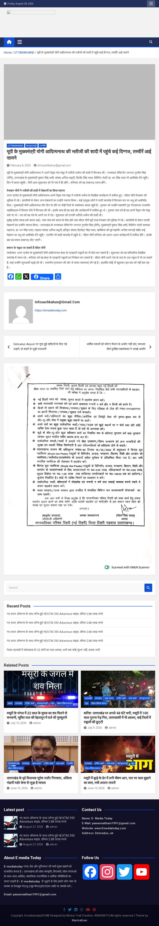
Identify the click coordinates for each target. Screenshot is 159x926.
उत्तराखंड (18, 703)
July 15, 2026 (18, 723)
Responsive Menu (151, 3)
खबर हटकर (109, 698)
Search (148, 588)
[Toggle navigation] (20, 41)
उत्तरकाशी (88, 698)
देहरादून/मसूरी (31, 145)
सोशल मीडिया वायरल (64, 703)
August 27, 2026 (33, 826)
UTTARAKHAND (15, 145)
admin (37, 723)
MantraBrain (79, 920)
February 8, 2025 (20, 165)
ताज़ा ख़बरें (133, 698)
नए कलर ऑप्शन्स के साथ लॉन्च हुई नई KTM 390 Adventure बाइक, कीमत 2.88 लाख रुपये (55, 614)
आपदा (10, 703)
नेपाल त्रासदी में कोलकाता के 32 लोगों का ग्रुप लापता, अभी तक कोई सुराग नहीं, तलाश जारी (53, 650)
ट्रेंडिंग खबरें (29, 703)
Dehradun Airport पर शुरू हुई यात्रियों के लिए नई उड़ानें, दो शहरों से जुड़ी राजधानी (40, 346)
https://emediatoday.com (51, 310)
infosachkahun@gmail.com (54, 165)
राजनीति (43, 145)
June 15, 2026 (19, 788)
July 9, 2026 (94, 727)
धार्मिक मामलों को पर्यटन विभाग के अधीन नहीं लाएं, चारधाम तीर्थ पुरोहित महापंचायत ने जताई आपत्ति (116, 346)
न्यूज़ (52, 703)
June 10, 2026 (96, 788)
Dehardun (13, 763)
